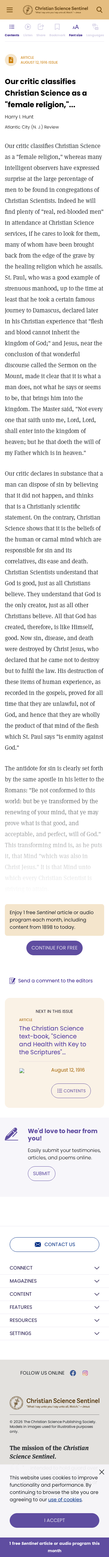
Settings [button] (20, 1333)
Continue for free (54, 947)
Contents (75, 1091)
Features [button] (21, 1307)
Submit (41, 1173)
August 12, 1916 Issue (39, 62)
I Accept (54, 1520)
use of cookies (65, 1499)
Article (27, 57)
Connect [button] (21, 1267)
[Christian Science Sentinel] (55, 10)
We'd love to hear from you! (62, 1134)
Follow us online (42, 1373)
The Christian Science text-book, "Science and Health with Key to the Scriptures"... (52, 1040)
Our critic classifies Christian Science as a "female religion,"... (46, 93)
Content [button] (21, 1294)
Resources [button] (23, 1320)
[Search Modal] (99, 9)
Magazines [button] (23, 1280)
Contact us (60, 1244)
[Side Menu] (9, 9)
